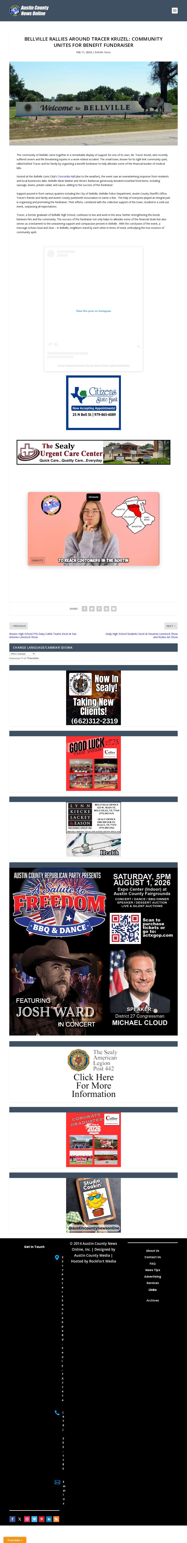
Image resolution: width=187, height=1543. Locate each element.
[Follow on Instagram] (27, 1519)
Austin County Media (92, 1255)
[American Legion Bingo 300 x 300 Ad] (93, 1100)
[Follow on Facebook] (12, 1519)
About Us (152, 1251)
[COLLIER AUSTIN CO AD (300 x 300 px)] (93, 790)
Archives (152, 1300)
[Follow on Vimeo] (34, 1519)
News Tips (152, 1270)
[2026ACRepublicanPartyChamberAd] (93, 1034)
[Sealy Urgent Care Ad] (93, 463)
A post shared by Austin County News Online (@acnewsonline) (94, 365)
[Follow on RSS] (56, 1519)
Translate (33, 658)
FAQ (153, 1264)
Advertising (152, 1277)
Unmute (37, 560)
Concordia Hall (66, 176)
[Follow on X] (20, 1519)
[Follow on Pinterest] (42, 1519)
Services (152, 1283)
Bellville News (103, 52)
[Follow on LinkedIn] (49, 1519)
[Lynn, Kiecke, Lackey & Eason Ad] (93, 855)
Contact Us (152, 1257)
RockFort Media (102, 1261)
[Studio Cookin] (93, 1231)
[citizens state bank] (93, 429)
